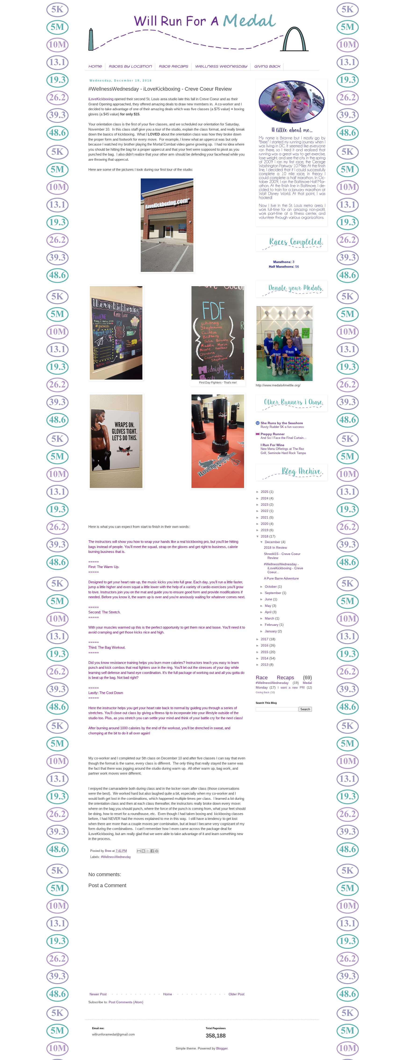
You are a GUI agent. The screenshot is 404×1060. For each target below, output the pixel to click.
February (272, 624)
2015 (265, 652)
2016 (265, 645)
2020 (265, 524)
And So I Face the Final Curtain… (284, 438)
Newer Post (98, 994)
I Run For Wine (272, 445)
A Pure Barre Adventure (281, 578)
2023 (265, 504)
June (269, 599)
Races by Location (130, 66)
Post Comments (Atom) (126, 1002)
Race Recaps (173, 66)
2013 (265, 664)
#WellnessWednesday (116, 857)
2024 (265, 498)
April (268, 612)
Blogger (221, 1048)
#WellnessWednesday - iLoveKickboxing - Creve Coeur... (283, 568)
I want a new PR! (291, 687)
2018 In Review (275, 547)
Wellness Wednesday (221, 66)
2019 (265, 530)
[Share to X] (147, 851)
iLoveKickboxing (100, 99)
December (273, 542)
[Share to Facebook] (152, 851)
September (273, 593)
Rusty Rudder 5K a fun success (282, 427)
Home (95, 66)
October (271, 586)
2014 (265, 658)
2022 (265, 511)
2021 (265, 517)
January (271, 631)
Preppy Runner (273, 434)
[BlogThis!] (143, 851)
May (268, 606)
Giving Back (267, 66)
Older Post (236, 994)
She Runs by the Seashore (282, 423)
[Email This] (139, 851)
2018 (265, 536)
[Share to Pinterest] (156, 851)
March (270, 618)
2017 (265, 639)
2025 (265, 492)
